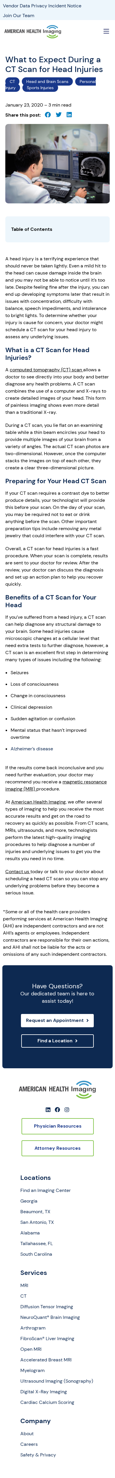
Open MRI (31, 1349)
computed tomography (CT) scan (46, 370)
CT (12, 81)
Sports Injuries (40, 87)
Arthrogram (32, 1328)
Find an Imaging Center (45, 1190)
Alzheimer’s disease (32, 749)
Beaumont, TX (35, 1212)
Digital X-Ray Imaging (43, 1392)
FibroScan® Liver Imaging (47, 1339)
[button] (106, 31)
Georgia (28, 1201)
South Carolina (36, 1254)
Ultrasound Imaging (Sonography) (56, 1381)
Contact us (17, 871)
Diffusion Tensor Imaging (46, 1307)
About (27, 1434)
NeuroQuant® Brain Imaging (50, 1317)
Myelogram (32, 1371)
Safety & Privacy (38, 1455)
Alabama (30, 1233)
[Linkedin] (48, 1109)
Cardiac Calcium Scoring (47, 1402)
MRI (24, 1285)
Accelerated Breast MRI (46, 1360)
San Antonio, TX (37, 1222)
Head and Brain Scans (47, 81)
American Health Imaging (38, 802)
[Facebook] (57, 1109)
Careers (29, 1444)
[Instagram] (67, 1109)
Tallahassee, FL (36, 1244)
